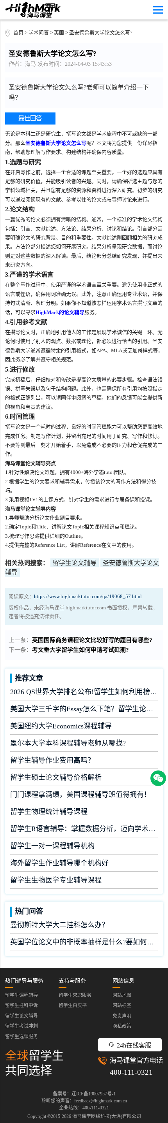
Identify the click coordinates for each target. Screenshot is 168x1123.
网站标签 (122, 1005)
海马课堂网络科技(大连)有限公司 (106, 1116)
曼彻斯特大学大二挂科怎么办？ (59, 925)
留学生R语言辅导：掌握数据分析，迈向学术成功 (84, 829)
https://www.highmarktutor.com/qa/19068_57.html (88, 596)
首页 (18, 32)
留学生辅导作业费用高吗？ (52, 760)
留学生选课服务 (21, 1036)
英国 (59, 32)
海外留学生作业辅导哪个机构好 (59, 863)
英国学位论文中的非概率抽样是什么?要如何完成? (84, 942)
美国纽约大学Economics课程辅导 (61, 726)
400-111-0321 (131, 1072)
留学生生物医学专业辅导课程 (56, 880)
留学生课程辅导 (21, 995)
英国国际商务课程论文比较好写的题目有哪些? (92, 640)
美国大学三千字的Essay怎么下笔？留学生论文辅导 (84, 709)
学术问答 (39, 32)
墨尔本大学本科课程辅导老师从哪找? (68, 743)
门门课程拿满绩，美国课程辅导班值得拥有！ (80, 794)
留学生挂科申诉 (21, 1005)
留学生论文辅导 (75, 563)
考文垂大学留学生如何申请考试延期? (80, 650)
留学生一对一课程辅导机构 (52, 846)
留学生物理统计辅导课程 (49, 812)
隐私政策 (122, 1026)
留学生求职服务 (75, 995)
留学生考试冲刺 (21, 1026)
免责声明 (122, 1016)
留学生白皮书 (73, 1005)
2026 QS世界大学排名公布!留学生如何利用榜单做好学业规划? (84, 692)
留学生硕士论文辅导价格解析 (56, 777)
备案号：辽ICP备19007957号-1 (84, 1094)
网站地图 (122, 995)
